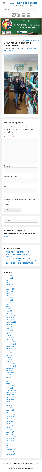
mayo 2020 (9, 353)
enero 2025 (9, 282)
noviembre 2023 (11, 293)
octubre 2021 (10, 320)
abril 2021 (9, 333)
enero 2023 (9, 300)
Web (6, 186)
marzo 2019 (9, 384)
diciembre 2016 (11, 436)
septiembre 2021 (11, 322)
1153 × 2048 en (27, 48)
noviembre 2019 (11, 366)
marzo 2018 (9, 408)
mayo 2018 (9, 403)
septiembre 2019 (11, 370)
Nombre (7, 166)
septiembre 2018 (11, 397)
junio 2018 (9, 401)
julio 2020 (9, 351)
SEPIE (6, 237)
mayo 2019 (9, 379)
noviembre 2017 (11, 417)
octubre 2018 (10, 395)
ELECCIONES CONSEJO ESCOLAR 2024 (20, 263)
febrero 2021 (10, 337)
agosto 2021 (10, 324)
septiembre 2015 (11, 454)
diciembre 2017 (11, 414)
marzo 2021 (9, 335)
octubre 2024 (10, 285)
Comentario (9, 137)
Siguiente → (35, 40)
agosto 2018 (10, 399)
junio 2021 (9, 329)
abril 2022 (9, 309)
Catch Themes (28, 468)
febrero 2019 (10, 386)
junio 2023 (9, 295)
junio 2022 (9, 304)
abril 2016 (9, 445)
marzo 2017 (9, 430)
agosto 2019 (10, 373)
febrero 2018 (10, 410)
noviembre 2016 (11, 439)
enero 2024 (9, 291)
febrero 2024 (10, 289)
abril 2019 (9, 381)
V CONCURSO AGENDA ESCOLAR (17, 252)
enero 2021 (9, 340)
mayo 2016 (9, 443)
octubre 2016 (10, 441)
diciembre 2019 (11, 364)
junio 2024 (9, 287)
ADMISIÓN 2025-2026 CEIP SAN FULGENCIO (21, 261)
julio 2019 (9, 375)
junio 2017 (9, 423)
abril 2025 (9, 280)
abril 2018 (9, 406)
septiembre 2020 (11, 348)
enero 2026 (9, 278)
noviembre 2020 (11, 344)
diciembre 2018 (11, 390)
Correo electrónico (23, 15)
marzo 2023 (9, 298)
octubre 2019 (10, 368)
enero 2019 (9, 388)
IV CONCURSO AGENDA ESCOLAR (18, 258)
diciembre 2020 (11, 342)
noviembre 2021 (11, 318)
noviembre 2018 (11, 392)
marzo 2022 (9, 311)
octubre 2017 (10, 419)
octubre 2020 (10, 346)
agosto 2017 (10, 421)
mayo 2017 (9, 425)
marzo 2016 (9, 447)
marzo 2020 (9, 357)
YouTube (14, 15)
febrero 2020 (10, 359)
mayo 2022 (9, 307)
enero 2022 (9, 313)
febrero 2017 (10, 432)
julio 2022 (9, 302)
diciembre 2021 (11, 315)
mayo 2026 (9, 276)
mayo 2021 (9, 331)
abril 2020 (9, 355)
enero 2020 (9, 362)
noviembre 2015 (11, 452)
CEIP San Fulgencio (23, 3)
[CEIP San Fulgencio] (21, 26)
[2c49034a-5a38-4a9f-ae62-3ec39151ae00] (21, 113)
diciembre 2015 (11, 450)
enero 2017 (9, 434)
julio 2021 (9, 326)
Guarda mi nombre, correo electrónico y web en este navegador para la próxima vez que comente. (20, 201)
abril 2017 (9, 428)
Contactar (28, 15)
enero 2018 (9, 412)
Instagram (18, 15)
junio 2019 (9, 377)
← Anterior (26, 40)
